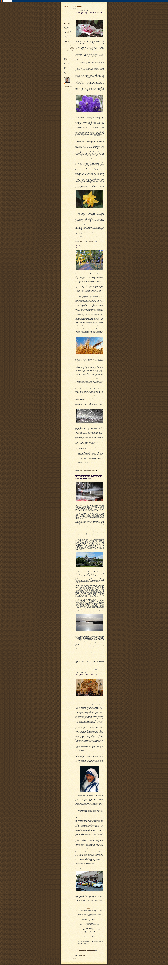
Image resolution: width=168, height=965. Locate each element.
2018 (66, 63)
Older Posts (102, 952)
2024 (66, 27)
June (67, 37)
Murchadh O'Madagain (68, 84)
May (67, 38)
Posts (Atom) (82, 955)
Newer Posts (77, 952)
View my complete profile (68, 86)
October (67, 32)
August (67, 35)
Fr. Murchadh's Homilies (73, 6)
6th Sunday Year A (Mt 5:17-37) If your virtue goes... (70, 51)
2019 (66, 62)
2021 (66, 59)
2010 (66, 73)
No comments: (92, 241)
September (68, 33)
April (67, 40)
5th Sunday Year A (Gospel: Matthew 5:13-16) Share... (69, 54)
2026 (66, 24)
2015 (66, 67)
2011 (66, 72)
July (67, 36)
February (67, 42)
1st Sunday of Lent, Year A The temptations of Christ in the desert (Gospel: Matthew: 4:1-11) (88, 13)
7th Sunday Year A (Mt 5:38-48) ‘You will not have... (70, 48)
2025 (66, 26)
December (68, 29)
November (68, 31)
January (67, 57)
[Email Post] (96, 241)
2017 (66, 64)
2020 (66, 60)
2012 (66, 71)
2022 (66, 58)
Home (90, 952)
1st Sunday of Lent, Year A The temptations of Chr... (70, 45)
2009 (66, 74)
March (67, 41)
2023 (66, 28)
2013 (66, 69)
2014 (66, 68)
